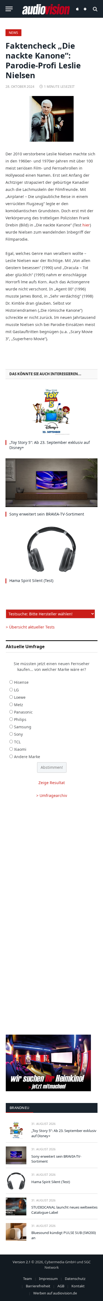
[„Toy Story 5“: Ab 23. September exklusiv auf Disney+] (51, 411)
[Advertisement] (51, 860)
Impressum (48, 1278)
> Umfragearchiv (51, 795)
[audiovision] (45, 9)
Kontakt (78, 1285)
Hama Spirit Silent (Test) (31, 580)
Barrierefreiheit (38, 1285)
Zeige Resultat (51, 782)
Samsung (22, 726)
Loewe (20, 697)
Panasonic (23, 712)
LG (16, 689)
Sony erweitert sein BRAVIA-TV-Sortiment (46, 514)
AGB (60, 1285)
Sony (18, 734)
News (13, 32)
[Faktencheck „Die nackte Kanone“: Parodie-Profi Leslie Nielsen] (51, 119)
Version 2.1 (21, 1261)
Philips (20, 719)
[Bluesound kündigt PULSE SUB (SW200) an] (16, 1232)
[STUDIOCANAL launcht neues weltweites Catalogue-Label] (16, 1206)
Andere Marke (27, 756)
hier (86, 225)
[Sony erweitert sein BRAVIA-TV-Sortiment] (51, 482)
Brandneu (19, 1107)
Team (27, 1278)
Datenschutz (75, 1278)
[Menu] (9, 9)
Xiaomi (20, 749)
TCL (17, 741)
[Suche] (95, 9)
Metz (18, 704)
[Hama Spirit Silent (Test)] (51, 549)
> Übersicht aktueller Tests (30, 627)
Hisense (21, 682)
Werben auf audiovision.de (55, 1293)
